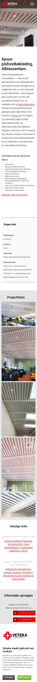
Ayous (15, 115)
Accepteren (25, 677)
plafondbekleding (26, 104)
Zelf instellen (9, 677)
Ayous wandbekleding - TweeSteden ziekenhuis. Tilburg (18, 547)
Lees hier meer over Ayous (14, 194)
